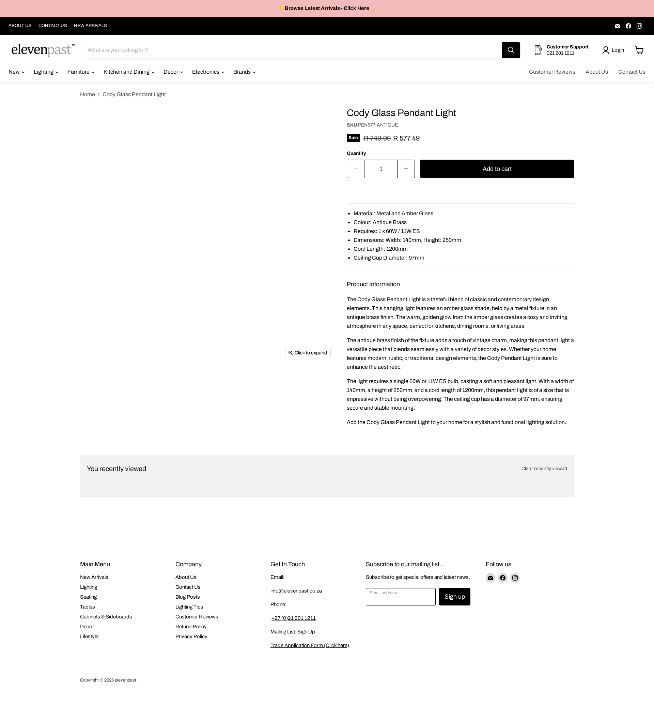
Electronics (206, 72)
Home (87, 94)
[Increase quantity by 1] (406, 169)
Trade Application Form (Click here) (309, 645)
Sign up (455, 596)
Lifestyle (89, 636)
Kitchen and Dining (127, 72)
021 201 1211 (560, 53)
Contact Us (631, 72)
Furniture (79, 72)
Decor (171, 72)
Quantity (356, 153)
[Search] (511, 50)
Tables (87, 607)
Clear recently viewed (544, 468)
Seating (88, 597)
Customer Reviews (552, 72)
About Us (597, 72)
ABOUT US (20, 25)
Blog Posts (187, 597)
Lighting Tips (189, 607)
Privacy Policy (191, 636)
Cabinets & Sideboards (106, 616)
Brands (242, 72)
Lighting (44, 72)
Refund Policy (191, 626)
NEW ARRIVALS (90, 25)
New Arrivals (94, 577)
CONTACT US (52, 25)
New (15, 72)
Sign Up (306, 631)
